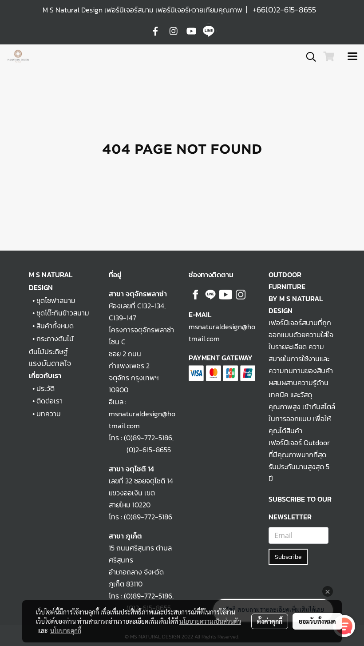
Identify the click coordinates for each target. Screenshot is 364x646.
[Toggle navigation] (352, 57)
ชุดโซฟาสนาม (55, 300)
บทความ (48, 413)
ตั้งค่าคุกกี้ (269, 621)
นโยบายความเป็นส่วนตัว (210, 621)
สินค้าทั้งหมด (55, 325)
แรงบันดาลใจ (50, 363)
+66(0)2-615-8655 (284, 10)
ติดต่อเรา (49, 400)
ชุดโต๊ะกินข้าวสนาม (62, 312)
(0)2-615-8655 (140, 449)
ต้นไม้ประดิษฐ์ (48, 351)
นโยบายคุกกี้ (65, 630)
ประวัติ (45, 388)
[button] (308, 57)
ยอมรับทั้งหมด (317, 621)
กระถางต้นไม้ (55, 338)
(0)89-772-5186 (148, 437)
